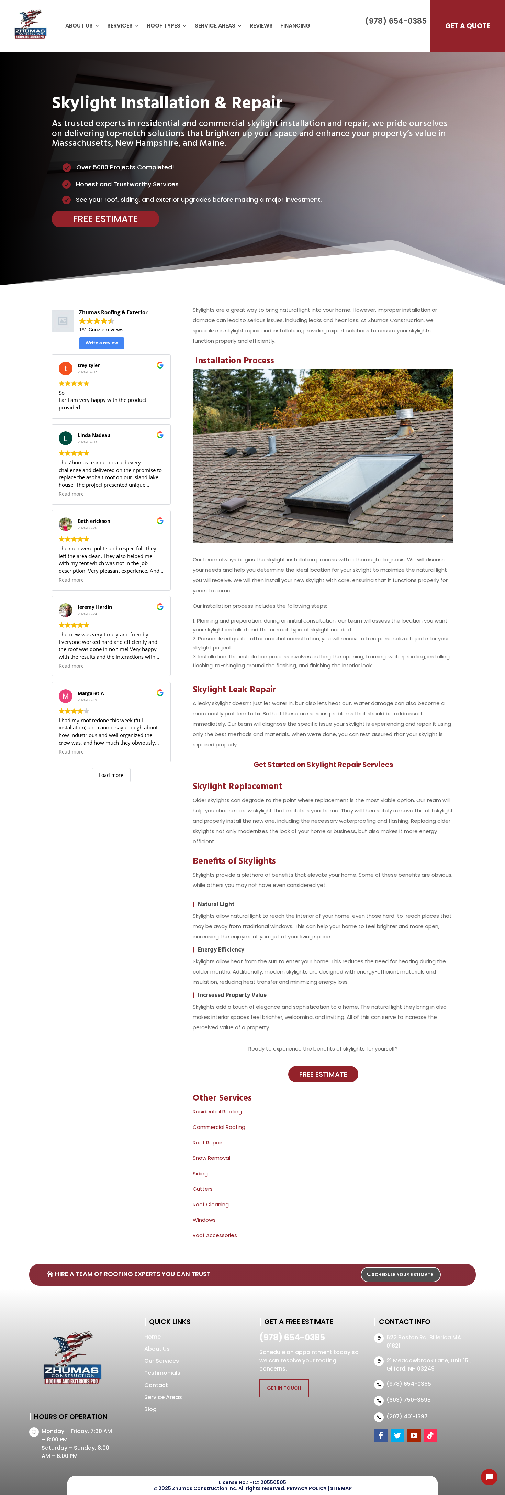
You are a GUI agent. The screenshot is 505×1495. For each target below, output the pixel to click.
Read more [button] (71, 494)
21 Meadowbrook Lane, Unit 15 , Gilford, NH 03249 (428, 1364)
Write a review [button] (102, 343)
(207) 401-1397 (407, 1416)
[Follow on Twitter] (397, 1435)
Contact (156, 1385)
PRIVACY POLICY (307, 1488)
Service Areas (215, 26)
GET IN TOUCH (284, 1388)
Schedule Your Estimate (402, 1274)
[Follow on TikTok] (430, 1435)
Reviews (261, 26)
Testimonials (162, 1373)
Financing (295, 26)
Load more (111, 775)
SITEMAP (341, 1488)
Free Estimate (105, 219)
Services (120, 26)
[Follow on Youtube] (414, 1435)
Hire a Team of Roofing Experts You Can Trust (133, 1273)
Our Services (161, 1361)
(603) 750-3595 (408, 1400)
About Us (157, 1349)
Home (152, 1337)
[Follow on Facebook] (381, 1435)
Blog (150, 1409)
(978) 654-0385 (396, 21)
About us (79, 26)
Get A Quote (467, 26)
